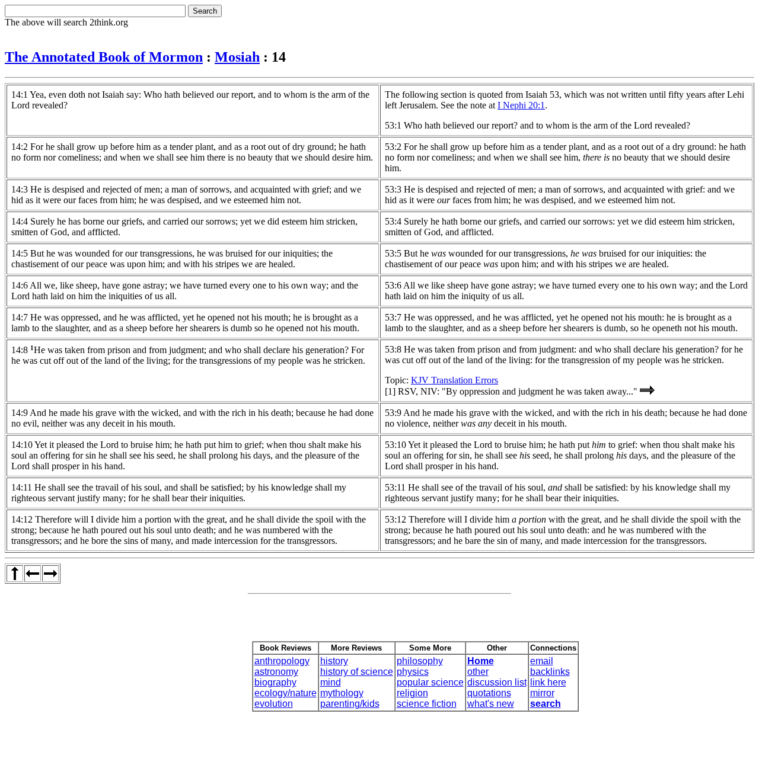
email (541, 661)
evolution (273, 704)
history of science (356, 672)
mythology (341, 693)
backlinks (550, 672)
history (334, 661)
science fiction (427, 704)
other (478, 672)
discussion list (497, 682)
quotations (489, 693)
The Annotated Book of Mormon (104, 57)
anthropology (282, 661)
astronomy (276, 672)
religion (412, 693)
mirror (542, 693)
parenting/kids (350, 704)
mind (330, 682)
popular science (430, 682)
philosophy (420, 661)
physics (413, 672)
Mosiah (237, 57)
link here (548, 682)
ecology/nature (285, 693)
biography (275, 682)
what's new (490, 704)
